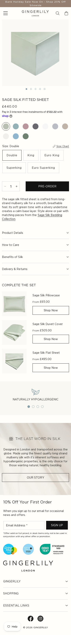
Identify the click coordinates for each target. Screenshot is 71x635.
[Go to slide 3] (37, 406)
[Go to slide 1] (28, 406)
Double (12, 155)
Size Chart (62, 146)
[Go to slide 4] (42, 406)
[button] (57, 13)
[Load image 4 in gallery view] (40, 89)
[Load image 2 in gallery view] (31, 89)
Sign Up (57, 525)
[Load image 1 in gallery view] (26, 89)
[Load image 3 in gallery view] (35, 89)
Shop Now (51, 310)
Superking (14, 167)
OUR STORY (35, 477)
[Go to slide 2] (33, 406)
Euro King (51, 155)
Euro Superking (43, 167)
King (30, 155)
